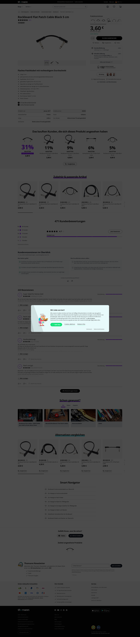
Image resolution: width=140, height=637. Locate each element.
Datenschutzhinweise (99, 329)
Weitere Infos (81, 324)
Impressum (89, 329)
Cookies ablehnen (69, 324)
